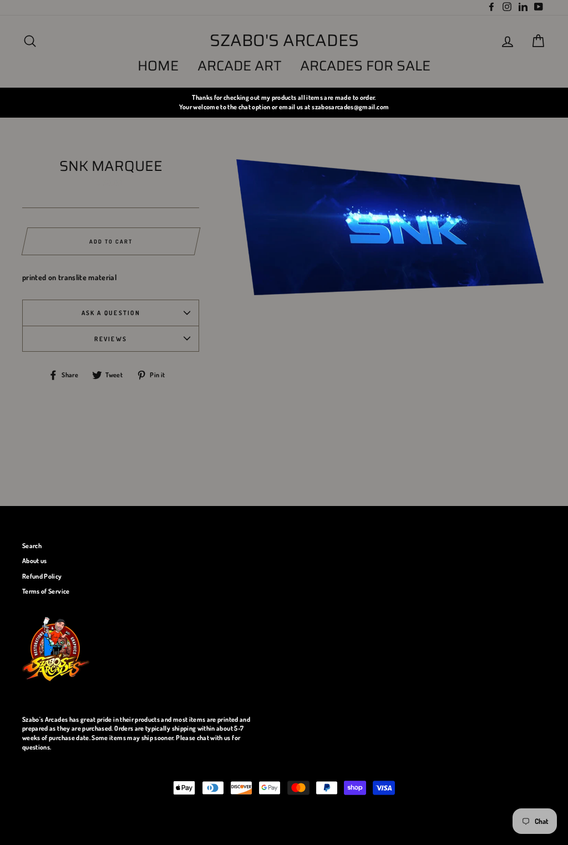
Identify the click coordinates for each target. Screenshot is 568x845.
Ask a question (111, 312)
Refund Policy (42, 576)
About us (34, 560)
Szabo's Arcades (284, 40)
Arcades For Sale (365, 66)
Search (32, 546)
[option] (284, 102)
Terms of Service (46, 591)
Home (158, 66)
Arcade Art (239, 66)
